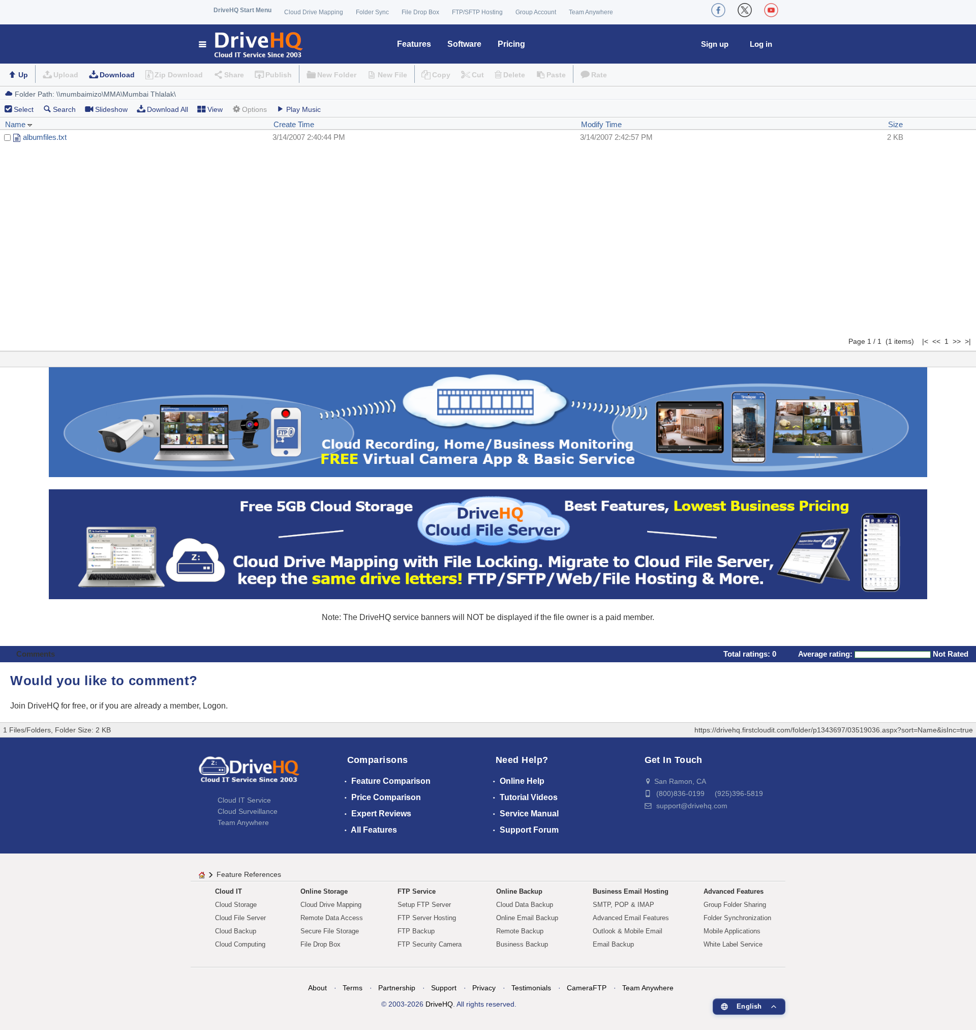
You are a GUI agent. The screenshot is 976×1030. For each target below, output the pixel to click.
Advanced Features (734, 891)
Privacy (484, 988)
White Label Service (733, 944)
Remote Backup (519, 931)
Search (64, 109)
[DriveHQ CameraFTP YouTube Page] (771, 10)
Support (443, 988)
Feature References (249, 874)
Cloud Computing (240, 944)
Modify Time (601, 124)
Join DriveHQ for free (48, 705)
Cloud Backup (235, 931)
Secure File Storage (329, 931)
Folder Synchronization (737, 918)
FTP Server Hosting (427, 918)
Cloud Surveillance (248, 811)
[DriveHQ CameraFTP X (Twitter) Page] (745, 10)
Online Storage (324, 891)
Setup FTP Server (424, 904)
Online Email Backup (527, 918)
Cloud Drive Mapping (313, 12)
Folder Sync (372, 12)
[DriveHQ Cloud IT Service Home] (251, 44)
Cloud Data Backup (524, 904)
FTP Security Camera (430, 944)
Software (464, 44)
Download (117, 75)
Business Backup (522, 944)
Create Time (293, 124)
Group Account (535, 12)
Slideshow (111, 109)
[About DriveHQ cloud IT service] (249, 774)
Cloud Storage (236, 904)
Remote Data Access (331, 918)
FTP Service (417, 891)
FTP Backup (416, 931)
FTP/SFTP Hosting (477, 12)
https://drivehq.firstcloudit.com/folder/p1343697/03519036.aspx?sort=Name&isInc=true (833, 730)
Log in (761, 44)
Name (16, 124)
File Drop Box (420, 12)
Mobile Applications (732, 931)
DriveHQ (439, 1004)
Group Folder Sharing (735, 904)
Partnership (396, 988)
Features (414, 44)
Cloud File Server (240, 918)
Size (895, 124)
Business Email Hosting (630, 891)
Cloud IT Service (244, 800)
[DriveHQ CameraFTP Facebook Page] (718, 10)
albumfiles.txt (45, 137)
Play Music (303, 109)
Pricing (511, 44)
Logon (214, 705)
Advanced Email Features (631, 918)
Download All (167, 109)
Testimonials (531, 988)
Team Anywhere (591, 12)
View (215, 109)
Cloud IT (228, 891)
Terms (352, 988)
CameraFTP (586, 988)
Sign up (714, 44)
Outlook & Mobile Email (627, 931)
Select (24, 109)
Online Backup (519, 891)
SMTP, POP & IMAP (623, 904)
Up (23, 75)
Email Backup (613, 944)
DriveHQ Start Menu (242, 10)
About (317, 988)
